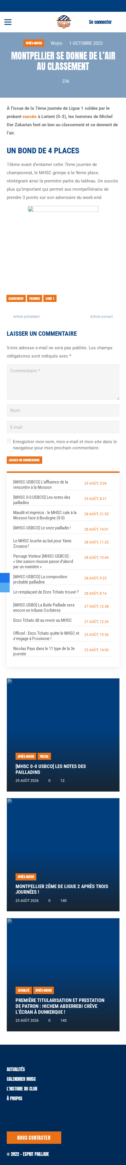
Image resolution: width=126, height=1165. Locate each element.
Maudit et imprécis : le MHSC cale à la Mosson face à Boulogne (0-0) (44, 515)
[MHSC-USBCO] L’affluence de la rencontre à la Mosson (40, 484)
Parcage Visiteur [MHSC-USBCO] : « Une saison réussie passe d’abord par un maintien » (43, 561)
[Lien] (64, 22)
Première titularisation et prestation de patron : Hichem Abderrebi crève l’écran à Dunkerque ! (60, 1006)
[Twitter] (12, 5)
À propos (14, 1098)
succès (30, 116)
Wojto (56, 43)
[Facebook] (19, 5)
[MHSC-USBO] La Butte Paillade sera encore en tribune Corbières (43, 607)
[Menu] (8, 22)
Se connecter (100, 22)
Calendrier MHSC (21, 1079)
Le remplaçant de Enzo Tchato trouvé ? (46, 592)
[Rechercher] (118, 22)
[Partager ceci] (5, 578)
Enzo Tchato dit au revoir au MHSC (42, 620)
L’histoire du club (22, 1088)
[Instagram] (26, 5)
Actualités (16, 1069)
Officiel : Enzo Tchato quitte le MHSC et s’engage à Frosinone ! (46, 636)
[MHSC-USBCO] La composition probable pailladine (40, 579)
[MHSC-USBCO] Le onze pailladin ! (42, 528)
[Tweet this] (5, 587)
